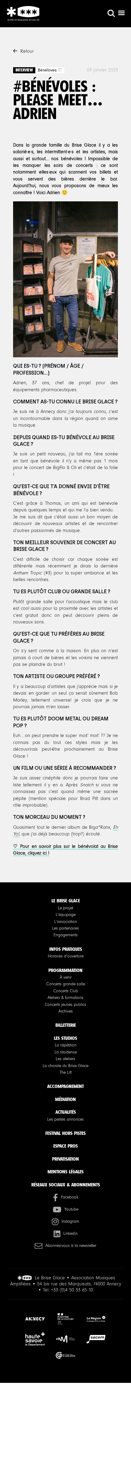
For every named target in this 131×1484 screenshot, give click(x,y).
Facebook (69, 1197)
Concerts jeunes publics (65, 1004)
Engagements (66, 935)
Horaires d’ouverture (65, 956)
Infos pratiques (65, 949)
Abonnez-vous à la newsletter (70, 1245)
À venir (66, 977)
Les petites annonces (65, 1119)
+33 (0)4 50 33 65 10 (72, 1290)
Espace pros (65, 1146)
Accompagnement (65, 1086)
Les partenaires (65, 928)
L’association (65, 921)
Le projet (65, 908)
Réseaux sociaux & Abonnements (65, 1185)
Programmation (65, 970)
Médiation (65, 1099)
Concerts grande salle (65, 984)
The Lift (66, 1072)
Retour (27, 51)
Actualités (65, 1112)
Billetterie (65, 1025)
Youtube (71, 1209)
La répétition (65, 1045)
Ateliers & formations (65, 997)
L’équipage (66, 914)
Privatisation (65, 1159)
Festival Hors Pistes (65, 1133)
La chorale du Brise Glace (65, 1065)
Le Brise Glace (65, 901)
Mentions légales (65, 1172)
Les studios (65, 1038)
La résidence (66, 1052)
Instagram (70, 1221)
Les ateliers (65, 1058)
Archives (65, 1011)
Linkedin (70, 1233)
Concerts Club (65, 991)
